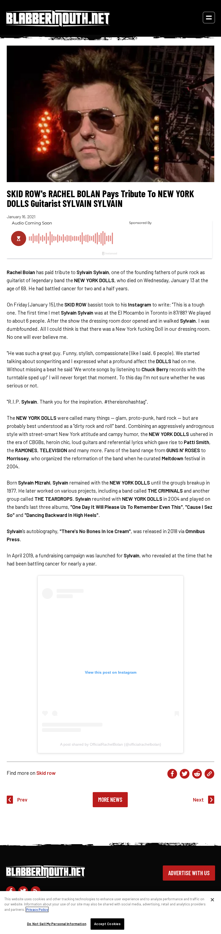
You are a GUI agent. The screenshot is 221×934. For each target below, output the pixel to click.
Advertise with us (189, 872)
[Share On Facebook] (172, 774)
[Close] (212, 900)
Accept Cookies (107, 924)
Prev (22, 799)
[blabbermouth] (58, 25)
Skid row (46, 773)
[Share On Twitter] (184, 774)
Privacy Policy (37, 909)
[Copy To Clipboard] (209, 774)
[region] (110, 912)
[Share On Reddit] (197, 774)
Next (198, 799)
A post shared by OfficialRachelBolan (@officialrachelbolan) (110, 744)
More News (110, 799)
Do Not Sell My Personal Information (56, 924)
